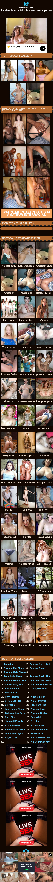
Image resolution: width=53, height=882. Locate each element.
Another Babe (12, 688)
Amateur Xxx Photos (14, 668)
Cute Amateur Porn (15, 713)
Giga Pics (36, 721)
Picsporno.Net (12, 725)
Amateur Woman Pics (15, 680)
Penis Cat (36, 717)
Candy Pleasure (39, 688)
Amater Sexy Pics (14, 684)
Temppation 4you (14, 733)
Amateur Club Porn (15, 729)
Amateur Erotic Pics (40, 676)
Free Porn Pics (38, 705)
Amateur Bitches (39, 713)
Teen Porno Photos (15, 709)
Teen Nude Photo (13, 676)
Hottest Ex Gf (12, 693)
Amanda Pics (38, 709)
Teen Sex (8, 664)
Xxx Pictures (37, 725)
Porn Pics (10, 717)
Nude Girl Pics (38, 697)
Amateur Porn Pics (40, 738)
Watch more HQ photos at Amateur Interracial (27, 213)
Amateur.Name (38, 701)
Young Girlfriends (14, 721)
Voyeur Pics (11, 738)
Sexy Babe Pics (13, 701)
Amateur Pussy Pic (41, 742)
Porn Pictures (12, 697)
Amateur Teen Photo (41, 680)
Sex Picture (37, 733)
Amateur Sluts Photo (40, 664)
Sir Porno (10, 705)
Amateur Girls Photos (15, 672)
